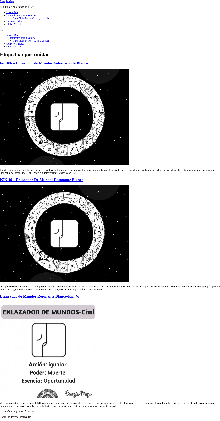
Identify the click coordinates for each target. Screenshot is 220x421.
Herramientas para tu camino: (21, 15)
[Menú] (1, 30)
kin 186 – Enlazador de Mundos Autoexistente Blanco (44, 63)
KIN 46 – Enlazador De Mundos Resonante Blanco (41, 180)
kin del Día (12, 12)
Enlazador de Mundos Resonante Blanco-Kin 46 (39, 296)
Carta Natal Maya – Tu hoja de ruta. (31, 18)
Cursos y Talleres (15, 21)
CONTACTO (13, 24)
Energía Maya (7, 1)
